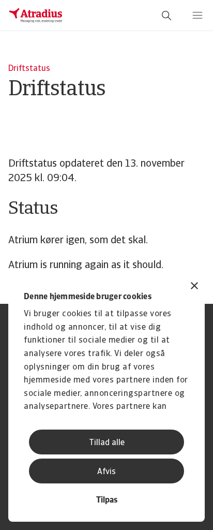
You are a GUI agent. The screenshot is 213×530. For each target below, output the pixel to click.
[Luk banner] (194, 287)
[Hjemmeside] (36, 15)
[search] (166, 15)
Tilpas (106, 500)
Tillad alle (107, 443)
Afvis (106, 472)
